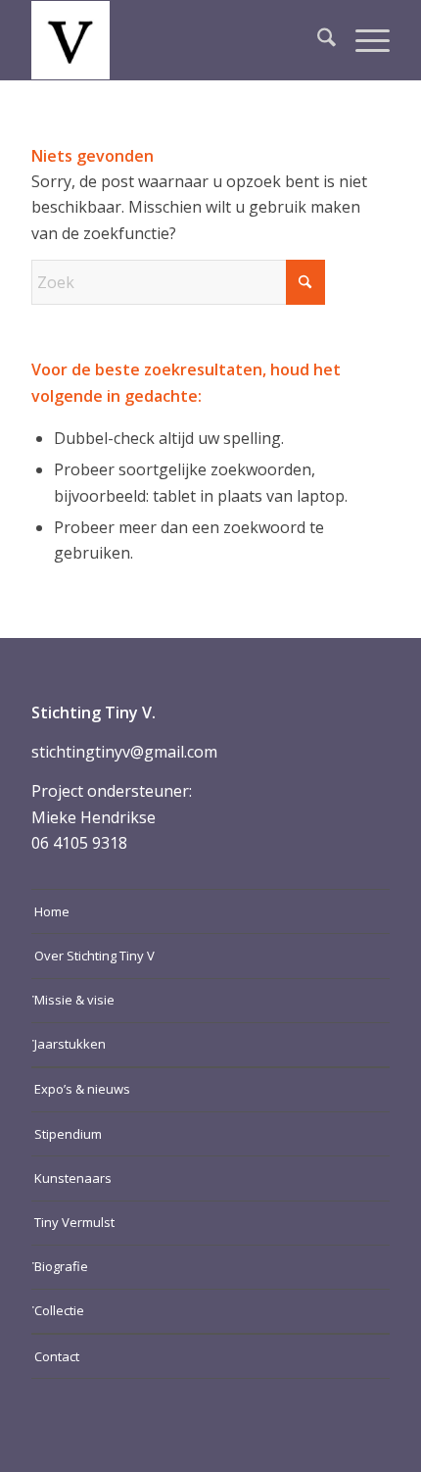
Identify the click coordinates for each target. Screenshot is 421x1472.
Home (52, 911)
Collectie (59, 1310)
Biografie (61, 1266)
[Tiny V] (174, 40)
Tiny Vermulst (74, 1222)
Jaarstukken (70, 1044)
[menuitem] (317, 40)
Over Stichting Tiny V (94, 955)
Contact (56, 1356)
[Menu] (363, 40)
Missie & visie (74, 999)
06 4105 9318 (79, 843)
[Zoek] (317, 40)
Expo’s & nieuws (82, 1089)
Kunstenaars (73, 1178)
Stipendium (68, 1134)
